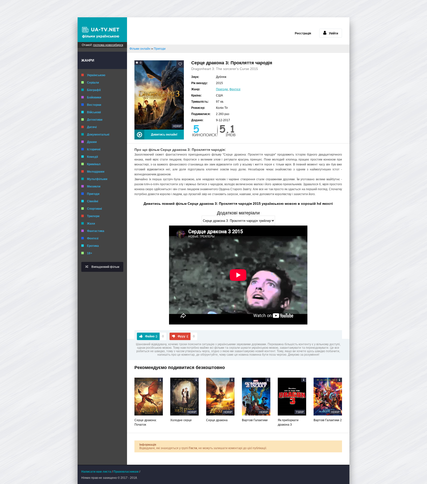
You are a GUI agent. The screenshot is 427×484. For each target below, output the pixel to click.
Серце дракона (217, 420)
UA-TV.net (102, 29)
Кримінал (94, 164)
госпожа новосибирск (108, 45)
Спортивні (94, 208)
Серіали (93, 82)
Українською (96, 75)
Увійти (333, 33)
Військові (94, 112)
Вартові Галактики (255, 420)
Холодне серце (181, 420)
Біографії (94, 90)
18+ (89, 253)
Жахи (91, 223)
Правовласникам (126, 471)
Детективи (94, 119)
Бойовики (94, 97)
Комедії (92, 157)
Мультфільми (97, 179)
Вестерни (94, 105)
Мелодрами (95, 171)
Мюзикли (93, 186)
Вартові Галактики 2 (328, 420)
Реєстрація (303, 33)
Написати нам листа (96, 471)
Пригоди (93, 194)
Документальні (98, 134)
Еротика (93, 246)
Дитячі (92, 127)
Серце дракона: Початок (145, 422)
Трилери (93, 216)
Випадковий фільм (105, 267)
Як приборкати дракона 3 (288, 422)
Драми (92, 142)
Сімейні (92, 201)
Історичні (93, 149)
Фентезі (92, 238)
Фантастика (95, 231)
